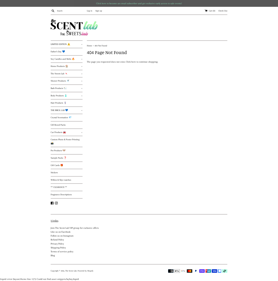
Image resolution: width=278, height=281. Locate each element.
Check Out (222, 11)
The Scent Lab (71, 271)
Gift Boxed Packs (58, 125)
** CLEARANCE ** (59, 187)
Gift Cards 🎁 (57, 165)
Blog (53, 255)
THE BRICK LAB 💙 (67, 110)
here (133, 61)
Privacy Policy (57, 243)
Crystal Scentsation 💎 (61, 117)
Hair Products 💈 (59, 103)
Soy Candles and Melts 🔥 (67, 59)
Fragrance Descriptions (61, 194)
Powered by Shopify (85, 271)
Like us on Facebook (61, 231)
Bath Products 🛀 (67, 88)
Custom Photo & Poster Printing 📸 (65, 141)
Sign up (98, 11)
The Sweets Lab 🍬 (67, 73)
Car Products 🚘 (67, 132)
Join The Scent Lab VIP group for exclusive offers (75, 228)
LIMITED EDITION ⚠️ (67, 44)
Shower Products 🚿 (67, 81)
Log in (89, 11)
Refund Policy (57, 239)
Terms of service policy (62, 251)
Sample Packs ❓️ (59, 158)
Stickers (54, 172)
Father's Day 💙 (58, 51)
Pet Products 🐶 (58, 150)
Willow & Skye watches (61, 180)
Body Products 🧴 (67, 95)
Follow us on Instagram (62, 235)
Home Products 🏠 (67, 66)
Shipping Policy (58, 247)
